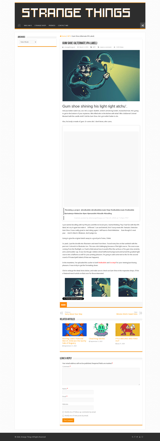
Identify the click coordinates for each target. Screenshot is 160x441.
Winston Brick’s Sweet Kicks (126, 313)
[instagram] (142, 436)
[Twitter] (137, 436)
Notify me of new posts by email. (76, 416)
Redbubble (102, 263)
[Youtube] (140, 436)
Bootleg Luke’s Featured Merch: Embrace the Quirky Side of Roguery (74, 340)
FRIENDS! (52, 25)
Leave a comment (106, 47)
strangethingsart (69, 47)
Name (65, 389)
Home (63, 36)
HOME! (19, 25)
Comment (66, 366)
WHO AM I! (28, 25)
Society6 (113, 263)
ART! (69, 36)
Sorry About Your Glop (73, 313)
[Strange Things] (80, 13)
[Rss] (133, 436)
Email (64, 396)
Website (65, 404)
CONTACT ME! (63, 25)
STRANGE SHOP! (40, 25)
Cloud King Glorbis (97, 338)
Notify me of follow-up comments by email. (80, 412)
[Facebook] (135, 436)
